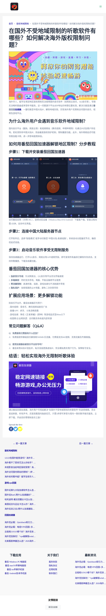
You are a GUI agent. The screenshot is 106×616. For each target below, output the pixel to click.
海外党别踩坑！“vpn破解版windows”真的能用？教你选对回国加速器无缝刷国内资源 (20, 536)
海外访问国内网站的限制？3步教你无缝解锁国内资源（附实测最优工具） (20, 472)
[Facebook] (11, 429)
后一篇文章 (86, 443)
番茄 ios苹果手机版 (15, 569)
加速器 (18, 109)
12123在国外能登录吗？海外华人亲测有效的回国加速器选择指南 (20, 458)
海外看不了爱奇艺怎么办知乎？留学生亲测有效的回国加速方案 (20, 462)
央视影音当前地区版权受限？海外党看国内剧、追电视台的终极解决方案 (20, 467)
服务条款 (53, 562)
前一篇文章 (20, 443)
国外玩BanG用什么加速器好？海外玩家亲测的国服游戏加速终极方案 (20, 495)
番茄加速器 (53, 607)
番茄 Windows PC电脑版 (15, 562)
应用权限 (53, 569)
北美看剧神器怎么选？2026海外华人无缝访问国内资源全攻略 (20, 541)
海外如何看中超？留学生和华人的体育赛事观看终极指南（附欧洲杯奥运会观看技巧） (20, 477)
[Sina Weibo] (20, 429)
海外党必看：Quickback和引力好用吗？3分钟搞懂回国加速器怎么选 (20, 522)
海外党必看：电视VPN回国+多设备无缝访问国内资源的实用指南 (20, 527)
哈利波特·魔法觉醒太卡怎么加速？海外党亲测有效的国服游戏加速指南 (20, 499)
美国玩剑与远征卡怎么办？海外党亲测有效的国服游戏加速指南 (20, 504)
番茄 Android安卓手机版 (15, 573)
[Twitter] (15, 429)
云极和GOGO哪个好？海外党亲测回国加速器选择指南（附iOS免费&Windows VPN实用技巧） (20, 532)
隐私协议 (53, 565)
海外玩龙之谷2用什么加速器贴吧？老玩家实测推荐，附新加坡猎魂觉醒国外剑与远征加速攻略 (20, 509)
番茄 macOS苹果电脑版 (15, 565)
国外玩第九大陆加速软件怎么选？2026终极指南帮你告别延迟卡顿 (20, 490)
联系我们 (53, 573)
